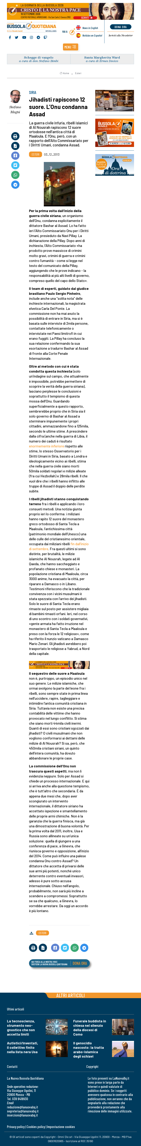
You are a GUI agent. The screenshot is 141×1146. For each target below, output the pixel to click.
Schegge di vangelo (38, 57)
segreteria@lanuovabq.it (23, 1111)
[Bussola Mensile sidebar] (114, 133)
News (90, 28)
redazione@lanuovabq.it (22, 1107)
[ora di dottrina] (114, 165)
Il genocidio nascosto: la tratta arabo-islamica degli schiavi (88, 1049)
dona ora (121, 27)
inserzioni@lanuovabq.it (22, 1115)
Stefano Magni (15, 109)
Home (66, 73)
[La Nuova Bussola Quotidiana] (32, 27)
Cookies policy (36, 1127)
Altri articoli (70, 995)
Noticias (92, 35)
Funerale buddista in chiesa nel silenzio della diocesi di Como (89, 1027)
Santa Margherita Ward (102, 57)
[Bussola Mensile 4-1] (114, 100)
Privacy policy (16, 1127)
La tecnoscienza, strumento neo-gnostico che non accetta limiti (21, 1027)
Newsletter (121, 35)
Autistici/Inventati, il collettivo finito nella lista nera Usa (22, 1047)
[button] (70, 47)
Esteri (78, 73)
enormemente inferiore (46, 446)
